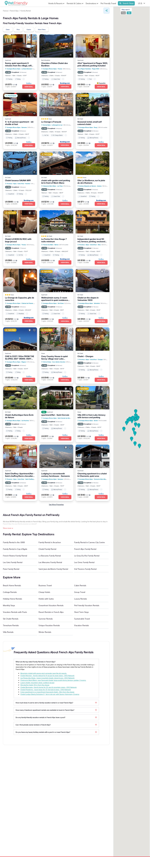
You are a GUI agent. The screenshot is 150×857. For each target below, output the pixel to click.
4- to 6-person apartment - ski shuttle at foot (19, 123)
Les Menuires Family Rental (50, 562)
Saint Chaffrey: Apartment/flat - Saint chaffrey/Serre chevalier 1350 (19, 474)
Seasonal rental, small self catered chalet (89, 123)
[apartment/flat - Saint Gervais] (56, 397)
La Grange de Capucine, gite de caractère (19, 299)
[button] (133, 429)
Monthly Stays (9, 605)
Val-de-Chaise (47, 362)
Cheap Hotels (44, 592)
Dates (8, 29)
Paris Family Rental (11, 568)
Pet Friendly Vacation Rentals (86, 605)
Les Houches (25, 420)
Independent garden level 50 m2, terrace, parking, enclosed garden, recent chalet (91, 240)
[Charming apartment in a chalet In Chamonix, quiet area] (92, 456)
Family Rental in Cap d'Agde (15, 549)
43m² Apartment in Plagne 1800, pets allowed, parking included (92, 64)
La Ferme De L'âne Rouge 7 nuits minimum (54, 240)
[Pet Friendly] (34, 54)
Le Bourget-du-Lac (57, 125)
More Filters (41, 29)
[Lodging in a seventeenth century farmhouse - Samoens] (56, 456)
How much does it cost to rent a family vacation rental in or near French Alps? (44, 702)
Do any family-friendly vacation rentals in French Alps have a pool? (40, 717)
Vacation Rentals (81, 625)
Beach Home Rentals (12, 585)
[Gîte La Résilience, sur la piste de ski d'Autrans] (92, 163)
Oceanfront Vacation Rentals (51, 605)
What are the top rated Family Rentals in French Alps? (35, 661)
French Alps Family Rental (85, 549)
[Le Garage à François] (56, 104)
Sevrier (96, 420)
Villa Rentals (8, 632)
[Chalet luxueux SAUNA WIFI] (20, 163)
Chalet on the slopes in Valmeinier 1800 (88, 299)
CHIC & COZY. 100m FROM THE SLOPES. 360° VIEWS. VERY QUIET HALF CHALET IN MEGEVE (19, 357)
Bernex (56, 244)
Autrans (99, 186)
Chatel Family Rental (47, 549)
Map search (126, 9)
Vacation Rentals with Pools (15, 612)
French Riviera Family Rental (15, 555)
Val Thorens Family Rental (85, 568)
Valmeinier (97, 303)
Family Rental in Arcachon (50, 542)
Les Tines (60, 186)
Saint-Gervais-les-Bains (64, 418)
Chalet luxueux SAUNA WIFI (18, 180)
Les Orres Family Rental (84, 562)
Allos (99, 244)
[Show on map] (29, 37)
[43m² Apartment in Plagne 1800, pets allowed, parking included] (92, 46)
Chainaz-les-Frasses (27, 303)
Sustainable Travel (82, 618)
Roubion (27, 183)
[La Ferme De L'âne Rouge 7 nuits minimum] (56, 221)
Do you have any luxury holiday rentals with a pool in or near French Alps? (43, 732)
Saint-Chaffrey (29, 479)
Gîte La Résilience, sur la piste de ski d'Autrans (91, 181)
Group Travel (79, 592)
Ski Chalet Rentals (10, 618)
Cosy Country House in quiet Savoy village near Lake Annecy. (54, 357)
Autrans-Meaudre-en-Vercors (87, 186)
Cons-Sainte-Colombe (58, 362)
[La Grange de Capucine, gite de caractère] (20, 280)
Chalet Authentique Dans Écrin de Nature (19, 416)
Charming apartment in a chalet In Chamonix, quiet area (92, 474)
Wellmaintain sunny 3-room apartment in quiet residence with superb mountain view (54, 299)
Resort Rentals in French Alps (51, 612)
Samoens (24, 127)
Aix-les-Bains (47, 125)
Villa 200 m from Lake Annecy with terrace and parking (91, 416)
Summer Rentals (46, 618)
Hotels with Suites (46, 598)
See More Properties (56, 504)
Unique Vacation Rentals (49, 625)
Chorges (100, 359)
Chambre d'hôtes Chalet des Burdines (54, 64)
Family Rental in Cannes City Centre (89, 542)
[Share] (106, 10)
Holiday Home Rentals (12, 598)
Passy (95, 127)
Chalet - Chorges (85, 356)
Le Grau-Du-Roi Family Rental (86, 555)
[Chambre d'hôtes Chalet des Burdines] (56, 46)
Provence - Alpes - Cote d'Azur (15, 183)
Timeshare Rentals (11, 625)
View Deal (28, 87)
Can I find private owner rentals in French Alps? (33, 725)
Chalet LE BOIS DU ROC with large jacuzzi (18, 240)
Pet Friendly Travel (108, 3)
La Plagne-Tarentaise (85, 69)
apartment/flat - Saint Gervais (55, 415)
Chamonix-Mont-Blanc (49, 186)
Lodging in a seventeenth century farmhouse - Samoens (55, 474)
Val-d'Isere (61, 303)
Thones (60, 69)
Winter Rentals (45, 632)
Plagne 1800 (95, 69)
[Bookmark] (34, 37)
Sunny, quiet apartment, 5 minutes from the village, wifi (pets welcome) (18, 64)
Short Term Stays (81, 612)
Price (18, 29)
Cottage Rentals (10, 592)
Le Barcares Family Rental (50, 555)
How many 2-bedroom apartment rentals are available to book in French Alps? (45, 710)
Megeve (23, 362)
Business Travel (45, 585)
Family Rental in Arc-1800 (14, 542)
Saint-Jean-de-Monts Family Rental (53, 568)
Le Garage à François (51, 122)
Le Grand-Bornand (26, 69)
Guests (29, 29)
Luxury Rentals (80, 598)
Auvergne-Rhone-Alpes (13, 69)
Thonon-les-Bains (48, 244)
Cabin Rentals (80, 585)
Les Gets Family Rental (12, 562)
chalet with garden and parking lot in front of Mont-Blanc (55, 181)
